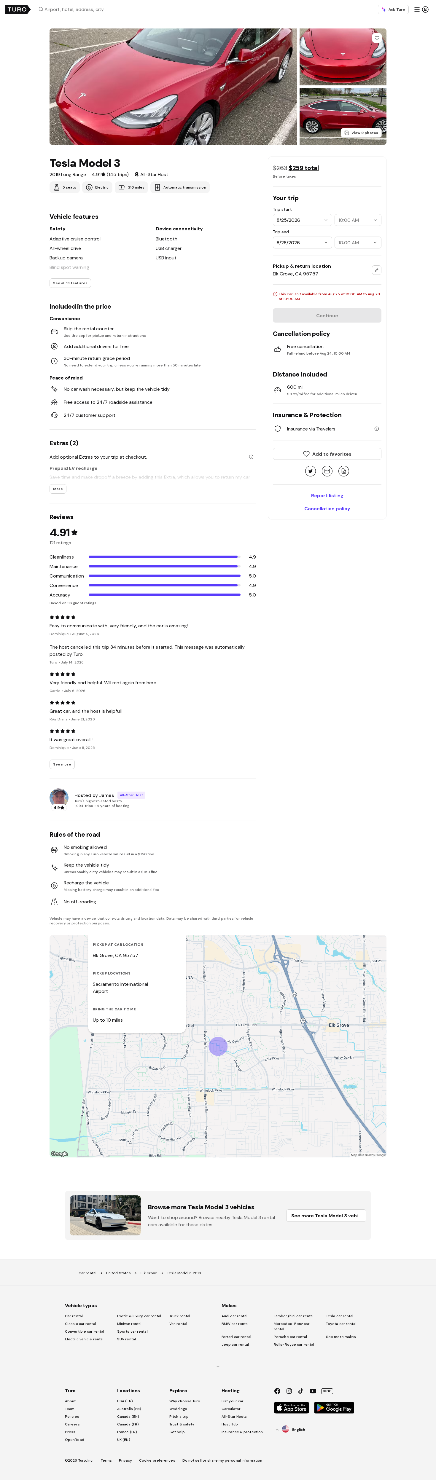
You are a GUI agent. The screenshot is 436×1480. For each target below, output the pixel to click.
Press (70, 1432)
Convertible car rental (84, 1331)
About (70, 1401)
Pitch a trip (179, 1416)
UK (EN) (123, 1440)
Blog (327, 1391)
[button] (84, 9)
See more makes (341, 1337)
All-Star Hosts (234, 1416)
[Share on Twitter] (310, 471)
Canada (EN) (128, 1416)
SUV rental (126, 1339)
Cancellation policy (327, 508)
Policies (72, 1416)
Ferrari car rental (236, 1337)
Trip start (282, 209)
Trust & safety (181, 1424)
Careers (72, 1424)
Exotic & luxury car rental (139, 1316)
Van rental (178, 1324)
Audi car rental (235, 1316)
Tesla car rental (340, 1316)
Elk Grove (149, 1273)
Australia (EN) (129, 1409)
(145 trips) (118, 174)
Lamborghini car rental (294, 1316)
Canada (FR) (128, 1424)
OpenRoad (74, 1440)
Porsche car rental (290, 1337)
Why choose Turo (185, 1401)
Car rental (87, 1273)
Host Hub (230, 1424)
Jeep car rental (235, 1344)
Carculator (231, 1409)
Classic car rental (80, 1324)
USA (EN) (125, 1401)
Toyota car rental (341, 1324)
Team (69, 1409)
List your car (233, 1401)
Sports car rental (132, 1331)
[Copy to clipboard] (343, 471)
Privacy (125, 1460)
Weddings (178, 1409)
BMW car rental (235, 1324)
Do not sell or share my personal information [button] (222, 1460)
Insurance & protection (242, 1432)
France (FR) (127, 1432)
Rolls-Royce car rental (294, 1344)
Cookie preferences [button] (157, 1460)
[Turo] (18, 9)
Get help (177, 1432)
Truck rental (179, 1316)
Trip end (281, 231)
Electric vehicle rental (84, 1339)
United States (118, 1273)
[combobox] (84, 9)
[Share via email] (327, 471)
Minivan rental (129, 1324)
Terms (106, 1460)
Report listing (327, 495)
